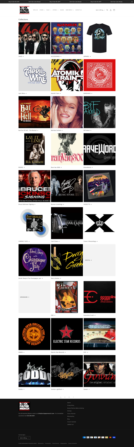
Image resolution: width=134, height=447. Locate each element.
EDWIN (21, 352)
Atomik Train (55, 93)
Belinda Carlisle (56, 130)
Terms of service (55, 443)
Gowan (86, 389)
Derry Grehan (55, 278)
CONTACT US (70, 424)
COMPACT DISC (23, 241)
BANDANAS (87, 93)
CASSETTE (87, 204)
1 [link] (60, 397)
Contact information (72, 443)
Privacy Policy (70, 405)
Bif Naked (87, 130)
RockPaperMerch (25, 443)
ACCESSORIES (55, 56)
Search (69, 402)
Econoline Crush (89, 315)
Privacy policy (48, 443)
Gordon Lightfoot (56, 389)
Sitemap (69, 411)
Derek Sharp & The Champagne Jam (30, 278)
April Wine (22, 93)
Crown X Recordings (90, 241)
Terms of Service (71, 413)
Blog (68, 419)
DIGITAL (87, 260)
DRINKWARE (24, 297)
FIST (85, 352)
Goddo (21, 389)
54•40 (20, 56)
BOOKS (21, 167)
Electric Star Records (57, 352)
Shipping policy (63, 443)
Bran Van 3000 (55, 167)
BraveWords (87, 167)
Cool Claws (54, 241)
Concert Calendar (71, 421)
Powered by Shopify (33, 443)
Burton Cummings (56, 204)
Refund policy (70, 416)
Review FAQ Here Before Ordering (75, 408)
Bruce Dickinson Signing (26, 204)
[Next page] (73, 397)
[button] (42, 10)
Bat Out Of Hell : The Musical (28, 130)
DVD (52, 315)
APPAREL (86, 56)
